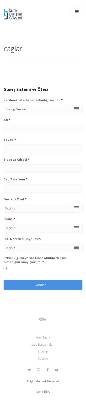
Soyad (10, 140)
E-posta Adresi (17, 160)
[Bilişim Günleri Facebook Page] (47, 370)
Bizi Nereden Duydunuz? (23, 239)
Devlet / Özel (15, 199)
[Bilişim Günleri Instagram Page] (38, 370)
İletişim (43, 358)
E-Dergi (43, 351)
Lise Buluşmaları (43, 344)
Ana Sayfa (43, 337)
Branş (9, 219)
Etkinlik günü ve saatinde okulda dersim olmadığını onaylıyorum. (35, 260)
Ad (7, 120)
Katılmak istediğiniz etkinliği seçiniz (33, 100)
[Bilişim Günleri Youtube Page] (56, 370)
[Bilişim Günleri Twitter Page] (29, 370)
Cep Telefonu (15, 179)
